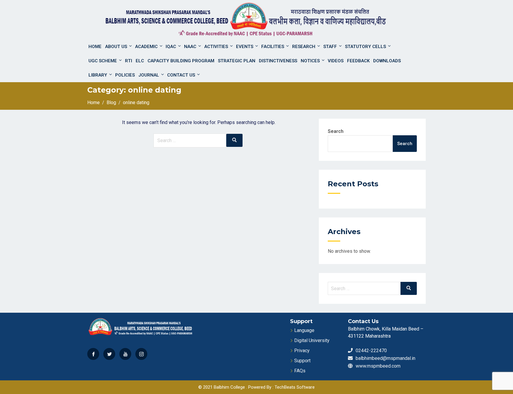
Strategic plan (236, 60)
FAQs (299, 371)
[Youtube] (125, 354)
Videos (335, 60)
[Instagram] (141, 354)
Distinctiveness (278, 60)
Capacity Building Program (181, 60)
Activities (216, 46)
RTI (128, 60)
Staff (330, 46)
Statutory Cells (365, 46)
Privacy (302, 350)
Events (244, 46)
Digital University (312, 340)
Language (304, 330)
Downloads (387, 60)
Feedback (358, 60)
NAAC (190, 46)
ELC (140, 60)
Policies (125, 75)
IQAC (171, 46)
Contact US (181, 75)
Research (303, 46)
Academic (146, 46)
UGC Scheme (102, 60)
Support (302, 360)
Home (95, 46)
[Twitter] (109, 354)
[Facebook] (93, 354)
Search (335, 131)
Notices (310, 60)
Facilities (272, 46)
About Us (116, 46)
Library (97, 75)
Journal (148, 75)
